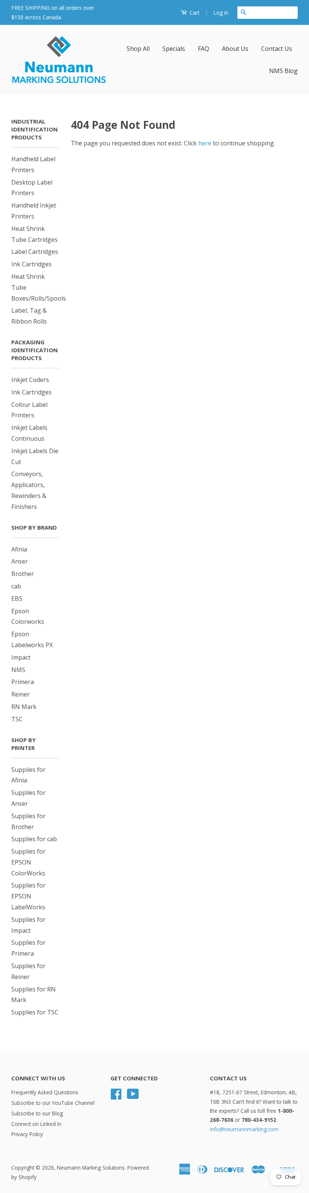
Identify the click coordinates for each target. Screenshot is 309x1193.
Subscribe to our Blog (37, 1113)
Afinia (19, 549)
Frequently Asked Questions (44, 1092)
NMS (18, 670)
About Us (235, 48)
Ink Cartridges (31, 264)
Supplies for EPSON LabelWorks (28, 896)
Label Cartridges (34, 251)
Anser (19, 561)
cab (16, 586)
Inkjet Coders (30, 380)
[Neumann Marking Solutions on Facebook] (116, 1096)
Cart (194, 12)
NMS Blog (283, 71)
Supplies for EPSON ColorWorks (28, 862)
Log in (220, 12)
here (204, 143)
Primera (22, 682)
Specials (173, 48)
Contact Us (276, 48)
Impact (21, 657)
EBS (16, 598)
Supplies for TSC (34, 1012)
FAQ (203, 48)
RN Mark (24, 707)
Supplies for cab (34, 839)
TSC (17, 719)
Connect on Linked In (36, 1123)
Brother (22, 574)
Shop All (138, 48)
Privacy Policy (27, 1134)
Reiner (20, 694)
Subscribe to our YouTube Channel (53, 1102)
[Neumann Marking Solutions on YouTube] (133, 1096)
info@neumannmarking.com (244, 1129)
